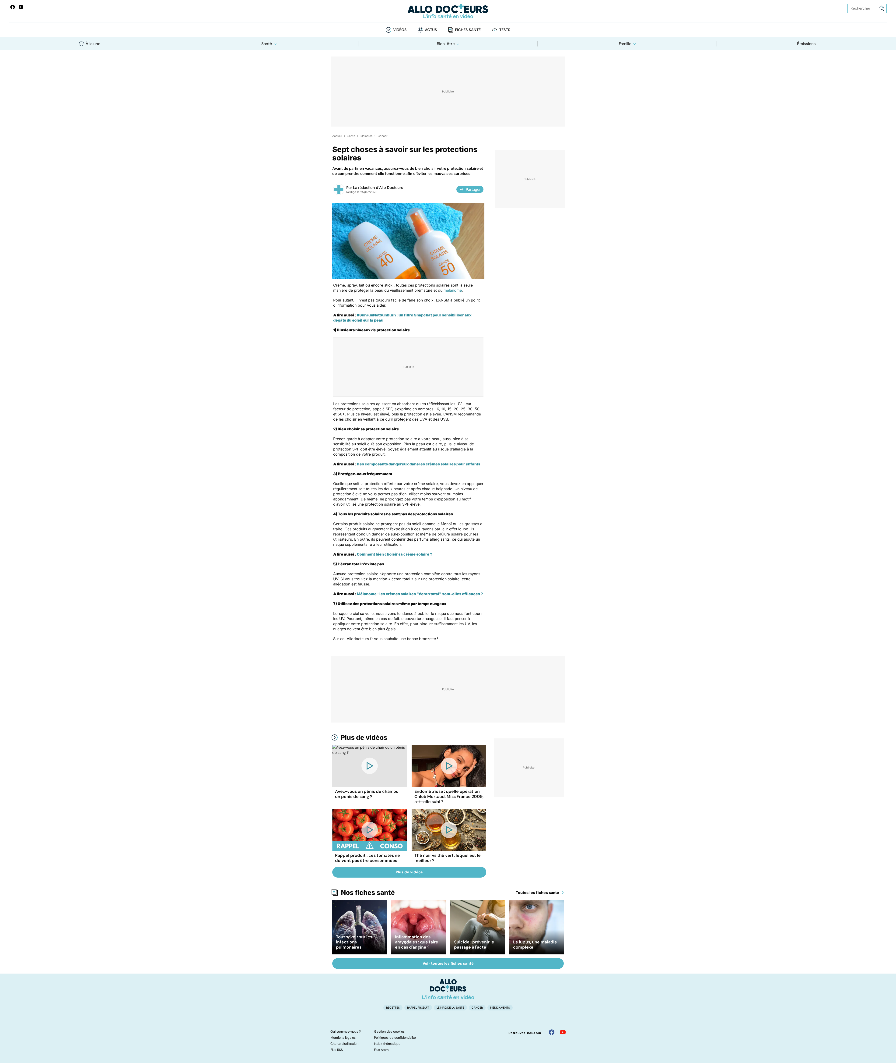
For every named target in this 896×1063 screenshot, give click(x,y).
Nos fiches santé (368, 892)
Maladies (366, 136)
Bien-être (446, 43)
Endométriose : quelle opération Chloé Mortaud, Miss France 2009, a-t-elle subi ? (448, 796)
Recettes (393, 1008)
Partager (473, 189)
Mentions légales (343, 1037)
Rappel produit (418, 1008)
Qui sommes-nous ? (345, 1031)
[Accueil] (448, 989)
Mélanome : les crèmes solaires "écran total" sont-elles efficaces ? (420, 594)
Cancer (382, 136)
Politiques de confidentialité (395, 1037)
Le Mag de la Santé (450, 1008)
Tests (504, 29)
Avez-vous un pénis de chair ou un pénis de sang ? (367, 794)
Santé (266, 43)
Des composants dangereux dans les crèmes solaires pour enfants (418, 464)
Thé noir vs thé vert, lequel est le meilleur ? (447, 858)
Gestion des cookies (389, 1031)
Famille (625, 43)
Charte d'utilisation (344, 1044)
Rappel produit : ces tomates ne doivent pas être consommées (367, 858)
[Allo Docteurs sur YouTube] (21, 7)
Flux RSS (336, 1050)
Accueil (337, 136)
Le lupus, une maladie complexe (535, 944)
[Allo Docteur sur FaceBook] (12, 7)
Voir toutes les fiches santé (448, 963)
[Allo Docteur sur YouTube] (563, 1032)
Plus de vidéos (364, 737)
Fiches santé (468, 29)
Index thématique (387, 1044)
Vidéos (400, 29)
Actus (431, 29)
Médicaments (500, 1008)
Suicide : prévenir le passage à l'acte (474, 944)
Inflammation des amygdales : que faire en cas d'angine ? (416, 942)
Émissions (806, 43)
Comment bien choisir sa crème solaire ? (394, 554)
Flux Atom (381, 1050)
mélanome (453, 290)
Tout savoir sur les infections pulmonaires (354, 942)
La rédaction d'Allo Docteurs (378, 187)
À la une (93, 43)
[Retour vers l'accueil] (448, 11)
